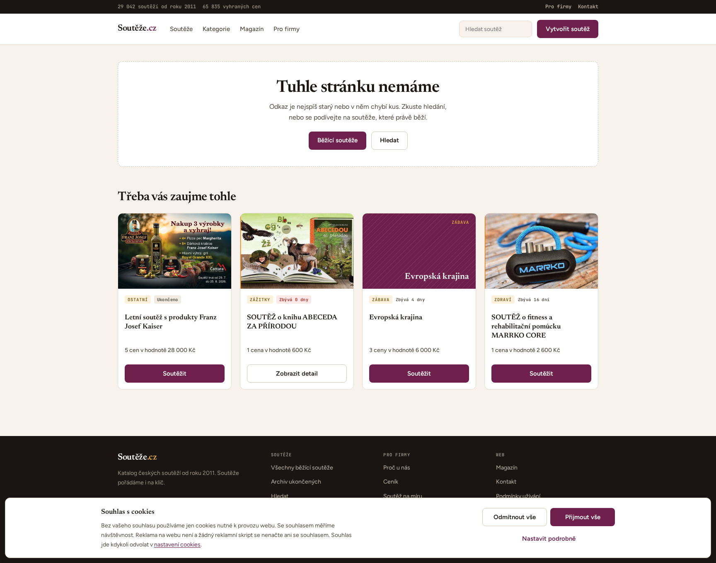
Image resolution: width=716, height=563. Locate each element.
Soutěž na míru (402, 496)
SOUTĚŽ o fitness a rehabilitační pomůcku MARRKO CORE (526, 327)
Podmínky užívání (518, 496)
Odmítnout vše (514, 517)
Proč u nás (396, 467)
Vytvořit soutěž (568, 28)
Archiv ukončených (296, 481)
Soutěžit (174, 373)
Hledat (389, 140)
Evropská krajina (395, 317)
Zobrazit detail (297, 373)
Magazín (252, 28)
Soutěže (137, 28)
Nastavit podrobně (549, 538)
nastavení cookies (177, 544)
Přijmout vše (582, 517)
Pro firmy (558, 6)
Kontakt (588, 6)
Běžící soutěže (337, 140)
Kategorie (216, 28)
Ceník (390, 481)
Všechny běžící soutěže (302, 467)
